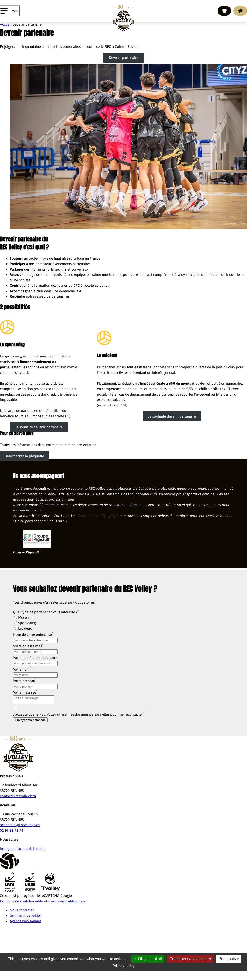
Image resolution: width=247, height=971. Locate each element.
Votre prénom (24, 681)
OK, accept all (149, 959)
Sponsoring (27, 623)
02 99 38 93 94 (11, 830)
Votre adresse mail (27, 646)
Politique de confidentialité (21, 901)
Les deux (25, 628)
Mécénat (25, 617)
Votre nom (21, 669)
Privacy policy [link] (123, 966)
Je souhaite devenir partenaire (39, 427)
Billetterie (240, 11)
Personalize (229, 959)
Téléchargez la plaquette (24, 456)
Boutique (224, 11)
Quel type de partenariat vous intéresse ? (45, 612)
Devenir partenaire (123, 58)
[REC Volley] (123, 18)
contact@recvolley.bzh (18, 796)
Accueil (5, 24)
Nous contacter (22, 910)
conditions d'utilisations (66, 901)
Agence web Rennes (25, 921)
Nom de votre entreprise (32, 634)
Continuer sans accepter (190, 959)
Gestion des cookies (25, 916)
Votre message (24, 692)
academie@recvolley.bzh (20, 825)
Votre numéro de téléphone (35, 658)
